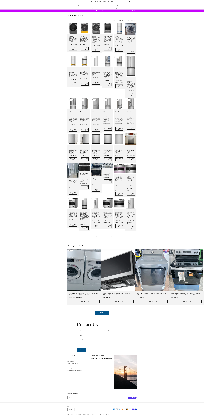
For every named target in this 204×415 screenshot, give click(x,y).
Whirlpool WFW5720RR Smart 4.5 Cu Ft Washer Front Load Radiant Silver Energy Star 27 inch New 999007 (84, 39)
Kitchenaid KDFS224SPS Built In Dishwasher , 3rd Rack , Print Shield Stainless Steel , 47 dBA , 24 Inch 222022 (73, 150)
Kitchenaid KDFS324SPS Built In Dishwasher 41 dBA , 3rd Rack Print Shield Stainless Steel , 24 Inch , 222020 (84, 150)
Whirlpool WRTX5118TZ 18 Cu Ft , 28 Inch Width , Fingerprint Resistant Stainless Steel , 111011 (96, 72)
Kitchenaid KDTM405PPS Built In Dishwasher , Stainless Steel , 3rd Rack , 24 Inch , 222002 (119, 150)
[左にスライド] (99, 309)
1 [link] (92, 236)
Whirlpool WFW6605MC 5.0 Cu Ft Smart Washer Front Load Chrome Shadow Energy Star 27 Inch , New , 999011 (73, 39)
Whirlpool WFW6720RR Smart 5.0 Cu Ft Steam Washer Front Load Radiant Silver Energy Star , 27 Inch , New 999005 (96, 39)
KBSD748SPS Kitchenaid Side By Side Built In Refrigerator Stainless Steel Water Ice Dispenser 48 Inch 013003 (131, 214)
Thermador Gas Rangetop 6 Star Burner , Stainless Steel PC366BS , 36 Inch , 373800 (107, 172)
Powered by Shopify (85, 414)
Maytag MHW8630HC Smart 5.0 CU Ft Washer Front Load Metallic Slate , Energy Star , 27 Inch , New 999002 (107, 39)
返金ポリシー (93, 414)
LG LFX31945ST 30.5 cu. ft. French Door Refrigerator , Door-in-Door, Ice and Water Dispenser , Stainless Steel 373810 (73, 183)
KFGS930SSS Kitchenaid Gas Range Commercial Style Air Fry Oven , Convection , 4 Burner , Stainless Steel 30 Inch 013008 (73, 214)
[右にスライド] (105, 309)
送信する (81, 349)
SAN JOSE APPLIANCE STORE (76, 414)
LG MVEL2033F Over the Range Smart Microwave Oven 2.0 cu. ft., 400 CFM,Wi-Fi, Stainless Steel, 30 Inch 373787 (116, 294)
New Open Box (70, 361)
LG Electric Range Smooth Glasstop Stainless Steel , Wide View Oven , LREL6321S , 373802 (96, 180)
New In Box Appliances (72, 358)
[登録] (90, 397)
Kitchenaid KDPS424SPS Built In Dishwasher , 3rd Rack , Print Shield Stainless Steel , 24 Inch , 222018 (107, 150)
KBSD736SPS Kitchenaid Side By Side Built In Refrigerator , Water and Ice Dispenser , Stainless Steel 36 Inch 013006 (96, 214)
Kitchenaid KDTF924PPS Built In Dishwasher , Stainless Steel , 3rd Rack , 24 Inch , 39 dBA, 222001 (131, 150)
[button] (99, 5)
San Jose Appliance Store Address (74, 370)
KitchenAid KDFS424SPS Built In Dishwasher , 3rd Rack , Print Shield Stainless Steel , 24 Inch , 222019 (96, 150)
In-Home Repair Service (72, 363)
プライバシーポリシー (101, 414)
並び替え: (114, 20)
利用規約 (107, 414)
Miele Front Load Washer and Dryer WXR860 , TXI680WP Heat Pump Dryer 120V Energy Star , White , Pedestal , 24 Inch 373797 (83, 294)
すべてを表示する (102, 312)
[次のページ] (111, 236)
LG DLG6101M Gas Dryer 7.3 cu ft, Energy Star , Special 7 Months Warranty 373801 (151, 294)
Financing (69, 365)
